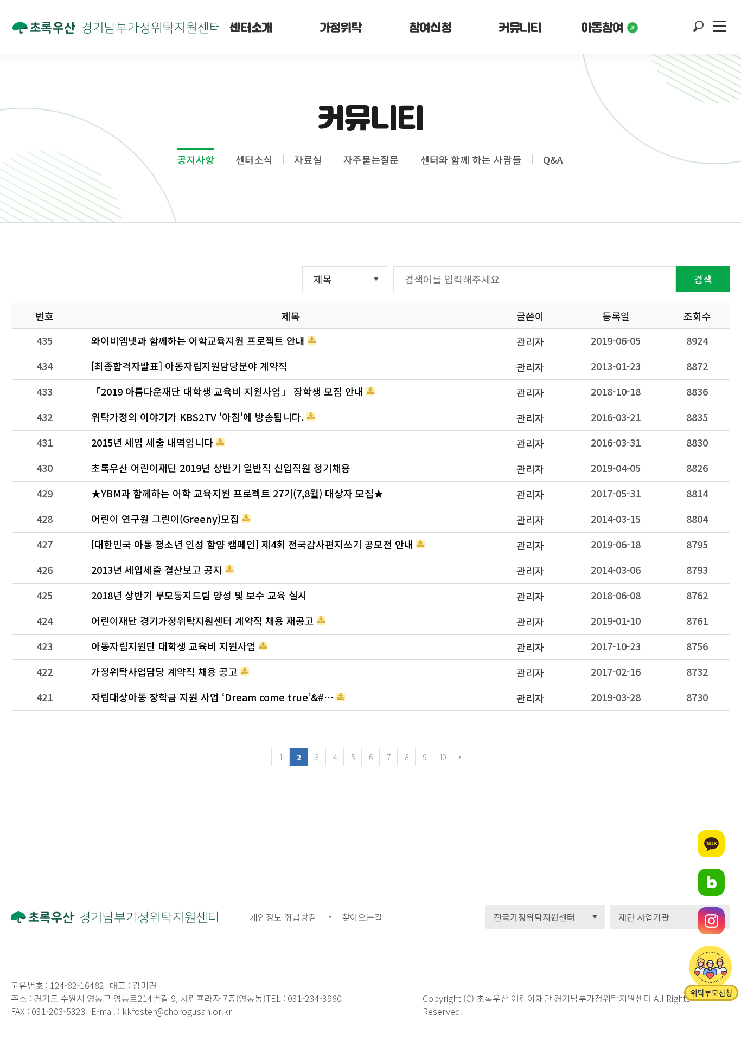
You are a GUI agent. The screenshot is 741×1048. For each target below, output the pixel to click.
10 (442, 757)
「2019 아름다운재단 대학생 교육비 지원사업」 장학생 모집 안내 (227, 391)
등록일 (616, 316)
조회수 (697, 316)
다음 (460, 757)
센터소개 (250, 27)
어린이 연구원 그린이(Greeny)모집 (165, 519)
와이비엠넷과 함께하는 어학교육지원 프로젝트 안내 (198, 340)
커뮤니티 (520, 27)
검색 (703, 279)
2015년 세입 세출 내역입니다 (152, 442)
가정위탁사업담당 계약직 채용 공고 (164, 671)
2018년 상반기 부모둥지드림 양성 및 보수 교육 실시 (199, 595)
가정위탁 (341, 27)
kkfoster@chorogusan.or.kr (177, 1011)
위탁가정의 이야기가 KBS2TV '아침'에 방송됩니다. (197, 417)
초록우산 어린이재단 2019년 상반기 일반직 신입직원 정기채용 (220, 468)
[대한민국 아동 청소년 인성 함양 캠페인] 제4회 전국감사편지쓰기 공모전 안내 (252, 544)
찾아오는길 (362, 916)
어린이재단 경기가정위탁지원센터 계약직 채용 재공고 (202, 620)
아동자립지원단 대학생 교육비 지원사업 (173, 646)
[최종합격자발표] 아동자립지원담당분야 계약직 (189, 366)
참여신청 (430, 27)
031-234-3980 (313, 998)
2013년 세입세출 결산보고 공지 (156, 569)
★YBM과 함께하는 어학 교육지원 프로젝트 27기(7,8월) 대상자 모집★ (237, 493)
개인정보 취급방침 (283, 916)
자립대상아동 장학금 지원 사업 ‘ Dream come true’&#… (212, 697)
